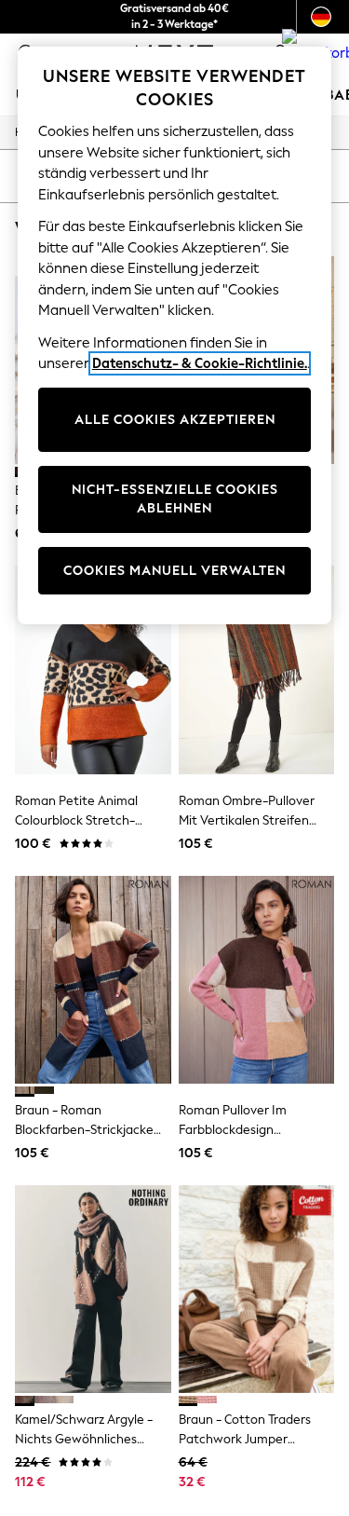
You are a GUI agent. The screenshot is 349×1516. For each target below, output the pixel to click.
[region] (175, 335)
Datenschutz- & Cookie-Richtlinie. (199, 363)
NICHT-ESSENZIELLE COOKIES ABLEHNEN (175, 499)
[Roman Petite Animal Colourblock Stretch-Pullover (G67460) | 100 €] (93, 669)
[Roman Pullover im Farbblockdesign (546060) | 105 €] (257, 980)
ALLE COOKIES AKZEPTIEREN (174, 420)
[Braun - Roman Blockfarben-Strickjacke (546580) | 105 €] (93, 980)
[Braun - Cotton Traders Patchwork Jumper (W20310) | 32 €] (257, 1289)
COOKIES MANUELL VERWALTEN (174, 571)
